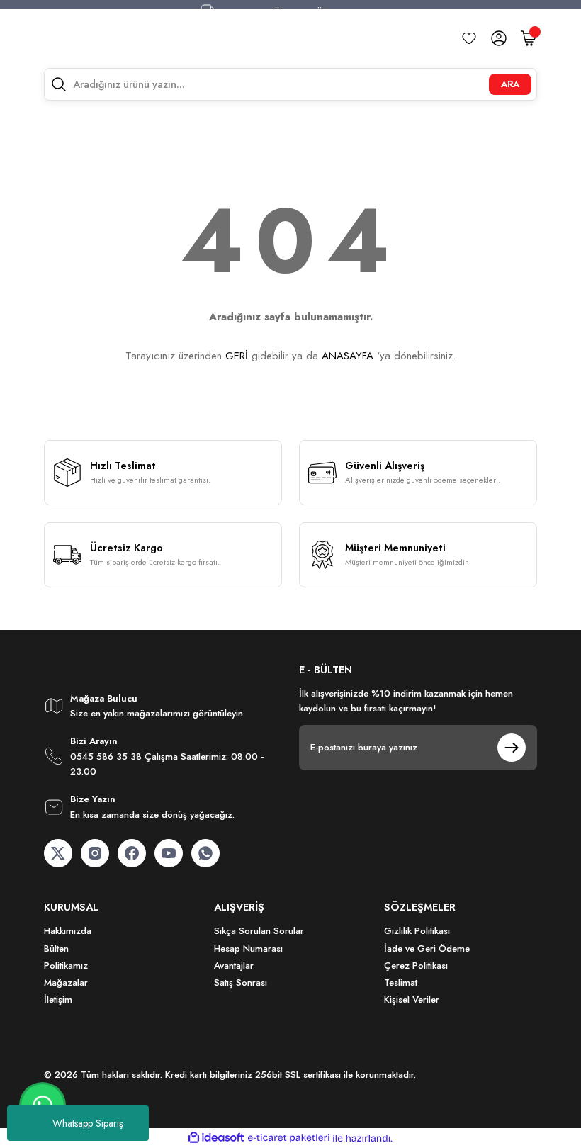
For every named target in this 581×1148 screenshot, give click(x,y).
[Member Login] (498, 38)
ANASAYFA (347, 356)
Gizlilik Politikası (417, 931)
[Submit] (511, 747)
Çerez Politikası (416, 965)
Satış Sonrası (240, 982)
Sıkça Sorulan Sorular (259, 931)
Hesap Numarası (248, 948)
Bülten (56, 948)
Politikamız (66, 965)
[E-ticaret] (288, 1138)
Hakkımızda (67, 931)
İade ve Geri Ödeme (427, 948)
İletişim (58, 999)
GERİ (236, 356)
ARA (510, 84)
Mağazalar (66, 982)
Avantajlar (234, 965)
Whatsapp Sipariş (87, 1123)
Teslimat (400, 982)
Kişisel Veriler (411, 999)
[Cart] (528, 38)
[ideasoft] (216, 1138)
